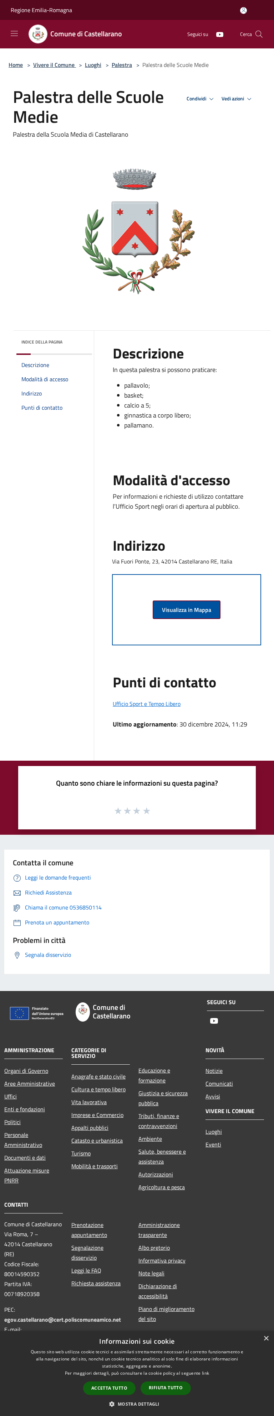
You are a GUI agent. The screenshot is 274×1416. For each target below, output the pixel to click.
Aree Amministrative (29, 1083)
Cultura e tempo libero (98, 1089)
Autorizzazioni (155, 1174)
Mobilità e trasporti (94, 1166)
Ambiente (150, 1138)
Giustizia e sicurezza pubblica (163, 1098)
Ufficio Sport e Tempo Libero (147, 703)
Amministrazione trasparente (159, 1230)
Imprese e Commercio (97, 1115)
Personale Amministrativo (23, 1140)
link (205, 1373)
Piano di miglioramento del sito (166, 1314)
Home (16, 65)
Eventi (213, 1144)
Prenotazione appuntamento (89, 1230)
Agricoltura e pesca (161, 1187)
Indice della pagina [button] (41, 342)
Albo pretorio (154, 1247)
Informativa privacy (162, 1260)
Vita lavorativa (89, 1102)
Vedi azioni (233, 99)
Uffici (10, 1096)
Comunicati (219, 1083)
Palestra (122, 65)
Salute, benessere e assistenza (162, 1156)
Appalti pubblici (89, 1127)
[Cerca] (259, 34)
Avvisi (213, 1096)
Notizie (214, 1070)
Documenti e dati (25, 1157)
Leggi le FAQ (86, 1270)
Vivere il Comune (54, 65)
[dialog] (137, 1373)
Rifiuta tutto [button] (166, 1388)
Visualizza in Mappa (186, 609)
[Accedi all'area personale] (243, 10)
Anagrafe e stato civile (98, 1076)
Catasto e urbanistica (97, 1140)
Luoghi (93, 65)
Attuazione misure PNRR (26, 1175)
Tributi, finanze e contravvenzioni (158, 1121)
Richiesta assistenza (96, 1283)
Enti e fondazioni (24, 1109)
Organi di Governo (26, 1070)
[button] (137, 1403)
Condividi (197, 99)
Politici (12, 1122)
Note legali (151, 1273)
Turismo (81, 1153)
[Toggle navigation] (14, 33)
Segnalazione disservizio (87, 1252)
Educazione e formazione (154, 1075)
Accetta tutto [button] (109, 1388)
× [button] (266, 1338)
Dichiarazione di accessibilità (157, 1291)
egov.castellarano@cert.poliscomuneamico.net (62, 1319)
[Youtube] (217, 34)
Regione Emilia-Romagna (41, 10)
